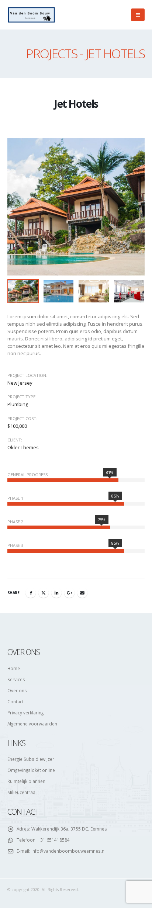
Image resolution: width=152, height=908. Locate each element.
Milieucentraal (22, 792)
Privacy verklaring (25, 712)
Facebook (30, 593)
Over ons (17, 690)
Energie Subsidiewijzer (30, 759)
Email (82, 593)
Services (16, 679)
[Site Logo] (31, 14)
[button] (138, 14)
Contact (15, 701)
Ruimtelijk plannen (26, 781)
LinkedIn (56, 593)
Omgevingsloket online (31, 770)
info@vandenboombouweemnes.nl (68, 851)
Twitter (43, 593)
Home (13, 668)
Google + (69, 593)
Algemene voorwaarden (32, 724)
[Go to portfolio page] (76, 206)
